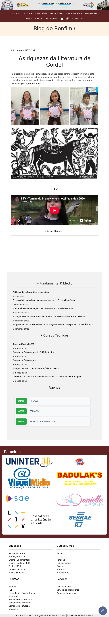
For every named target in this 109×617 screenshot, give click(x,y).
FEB (10, 589)
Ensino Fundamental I (19, 559)
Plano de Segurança (66, 593)
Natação (60, 559)
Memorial (13, 596)
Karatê (59, 556)
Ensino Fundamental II (19, 563)
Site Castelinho (91, 13)
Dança (59, 566)
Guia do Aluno (63, 586)
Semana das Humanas (20, 602)
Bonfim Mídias (41, 13)
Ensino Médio (15, 566)
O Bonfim (26, 13)
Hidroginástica (63, 563)
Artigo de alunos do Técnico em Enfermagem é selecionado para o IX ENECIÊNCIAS (53, 324)
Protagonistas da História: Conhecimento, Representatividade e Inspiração (49, 316)
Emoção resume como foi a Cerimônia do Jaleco (36, 368)
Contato (38, 18)
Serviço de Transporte (67, 589)
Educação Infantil (17, 556)
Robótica (61, 569)
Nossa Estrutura (17, 553)
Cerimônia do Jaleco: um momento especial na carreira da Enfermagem (47, 376)
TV (82, 18)
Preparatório (62, 572)
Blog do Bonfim (56, 13)
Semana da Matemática (20, 599)
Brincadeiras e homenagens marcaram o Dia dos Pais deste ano (43, 308)
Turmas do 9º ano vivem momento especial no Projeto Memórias (44, 300)
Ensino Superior (16, 572)
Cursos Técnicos (17, 569)
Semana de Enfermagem (24, 360)
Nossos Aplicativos (74, 13)
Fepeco (12, 586)
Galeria (75, 18)
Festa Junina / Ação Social (22, 593)
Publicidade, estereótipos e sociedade (31, 292)
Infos (28, 18)
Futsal (59, 553)
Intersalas (13, 609)
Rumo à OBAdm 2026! (23, 344)
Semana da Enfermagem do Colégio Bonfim (33, 352)
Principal (15, 13)
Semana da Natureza (19, 605)
